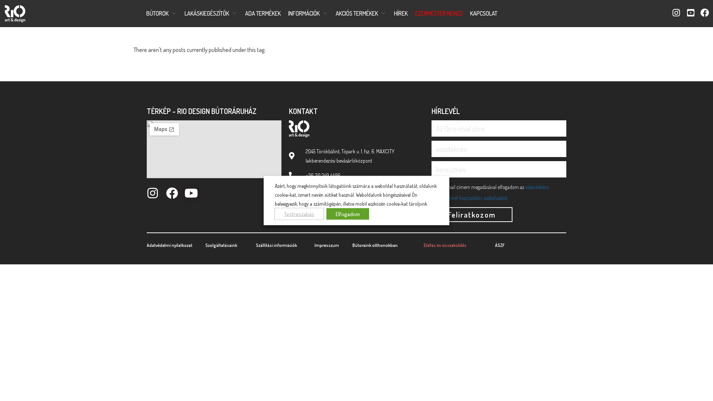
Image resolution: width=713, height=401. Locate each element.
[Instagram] (152, 193)
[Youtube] (191, 193)
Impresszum (327, 245)
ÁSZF (500, 245)
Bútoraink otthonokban (375, 245)
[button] (162, 13)
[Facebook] (171, 193)
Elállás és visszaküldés (445, 245)
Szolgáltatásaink (221, 245)
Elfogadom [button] (348, 213)
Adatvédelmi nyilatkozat (169, 245)
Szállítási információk (276, 245)
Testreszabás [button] (299, 213)
